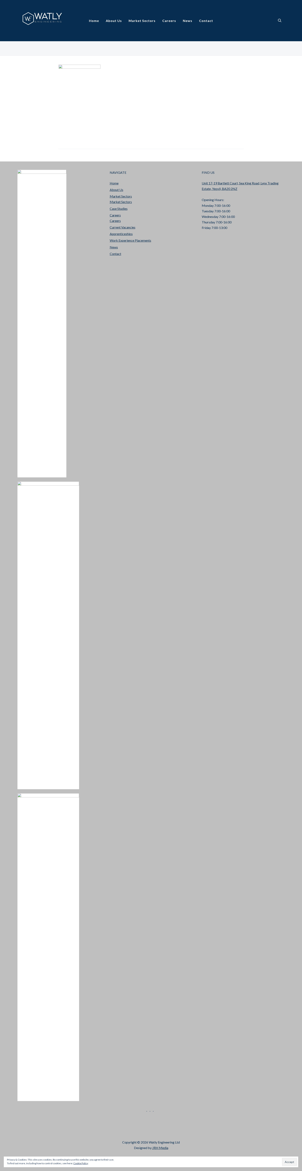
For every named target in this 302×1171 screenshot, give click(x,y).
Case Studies (119, 208)
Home (94, 21)
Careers (169, 21)
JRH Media (160, 1148)
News (187, 21)
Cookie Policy (80, 1163)
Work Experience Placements (130, 240)
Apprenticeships (121, 234)
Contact (206, 21)
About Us (114, 21)
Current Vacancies (122, 227)
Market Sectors (142, 21)
